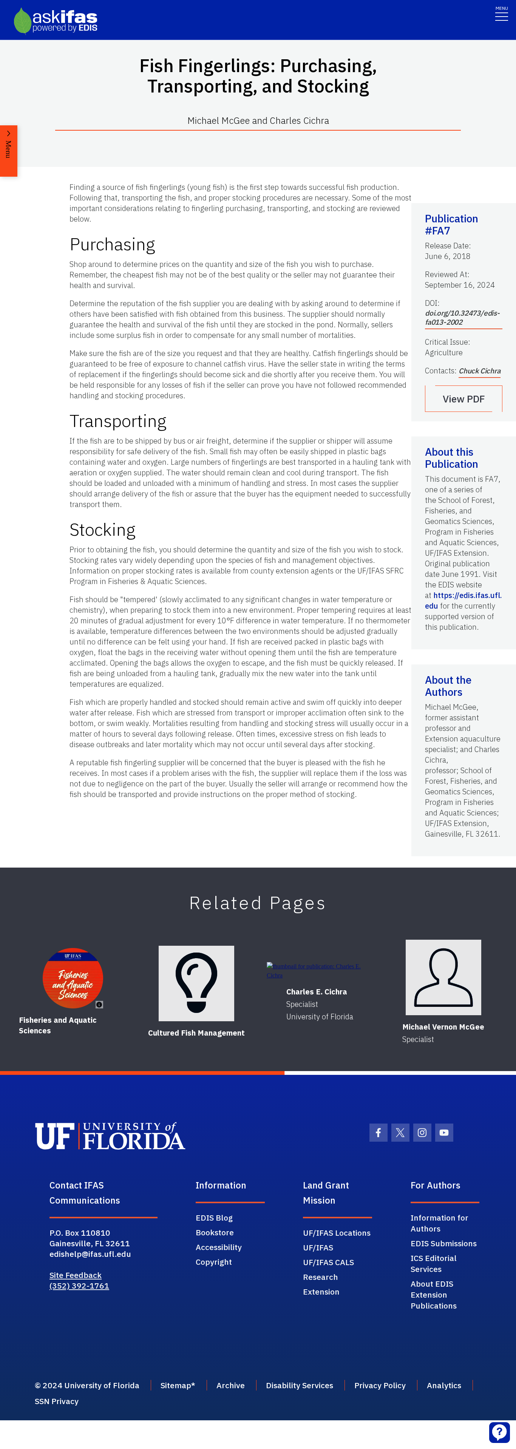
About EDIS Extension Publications (434, 1294)
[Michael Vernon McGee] (443, 977)
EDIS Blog (214, 1217)
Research (320, 1277)
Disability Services (299, 1385)
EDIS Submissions (444, 1243)
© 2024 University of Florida (87, 1385)
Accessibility (219, 1247)
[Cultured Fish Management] (196, 983)
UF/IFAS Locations (337, 1232)
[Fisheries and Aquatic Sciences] (73, 978)
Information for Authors (439, 1223)
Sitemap (176, 1385)
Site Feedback (75, 1275)
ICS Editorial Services (434, 1263)
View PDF (464, 398)
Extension (321, 1291)
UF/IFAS (318, 1247)
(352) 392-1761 (79, 1285)
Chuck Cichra (480, 370)
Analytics (444, 1385)
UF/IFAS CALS (328, 1262)
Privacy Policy (380, 1385)
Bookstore (215, 1232)
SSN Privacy (57, 1401)
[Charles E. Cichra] (320, 971)
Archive (230, 1385)
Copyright (214, 1261)
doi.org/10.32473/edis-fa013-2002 (462, 317)
